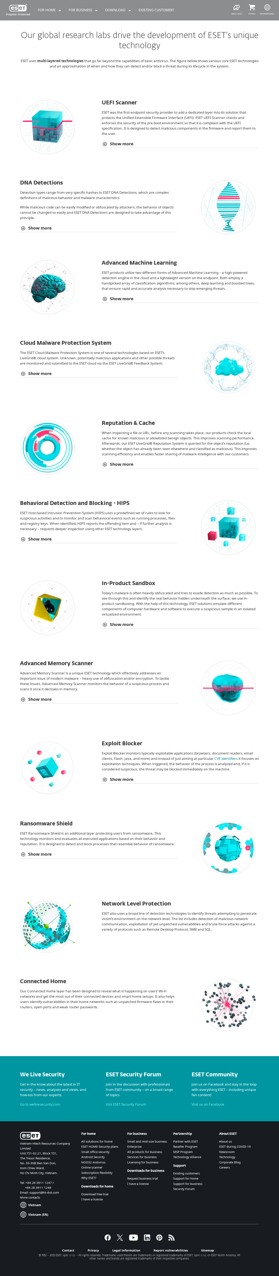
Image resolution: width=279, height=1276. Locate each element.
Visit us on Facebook (208, 1104)
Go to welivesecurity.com (40, 1104)
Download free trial (94, 1194)
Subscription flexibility (97, 1173)
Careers (224, 1167)
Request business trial (142, 1178)
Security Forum (184, 1189)
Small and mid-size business (147, 1141)
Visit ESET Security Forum (126, 1104)
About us (225, 1141)
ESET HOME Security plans (99, 1146)
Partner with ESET (185, 1141)
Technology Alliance (187, 1157)
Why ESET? (88, 1178)
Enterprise (134, 1146)
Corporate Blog (230, 1162)
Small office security (95, 1152)
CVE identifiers (226, 758)
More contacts (30, 1197)
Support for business (187, 1184)
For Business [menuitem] (81, 10)
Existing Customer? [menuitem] (156, 10)
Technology (227, 1157)
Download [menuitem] (115, 10)
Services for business (142, 1157)
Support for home (185, 1178)
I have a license (92, 1199)
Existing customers (186, 1173)
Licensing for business (142, 1162)
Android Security (93, 1157)
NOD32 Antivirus (93, 1162)
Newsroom (227, 1152)
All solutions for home (97, 1141)
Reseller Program (185, 1146)
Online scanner (92, 1167)
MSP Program (183, 1152)
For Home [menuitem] (47, 10)
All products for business (144, 1152)
